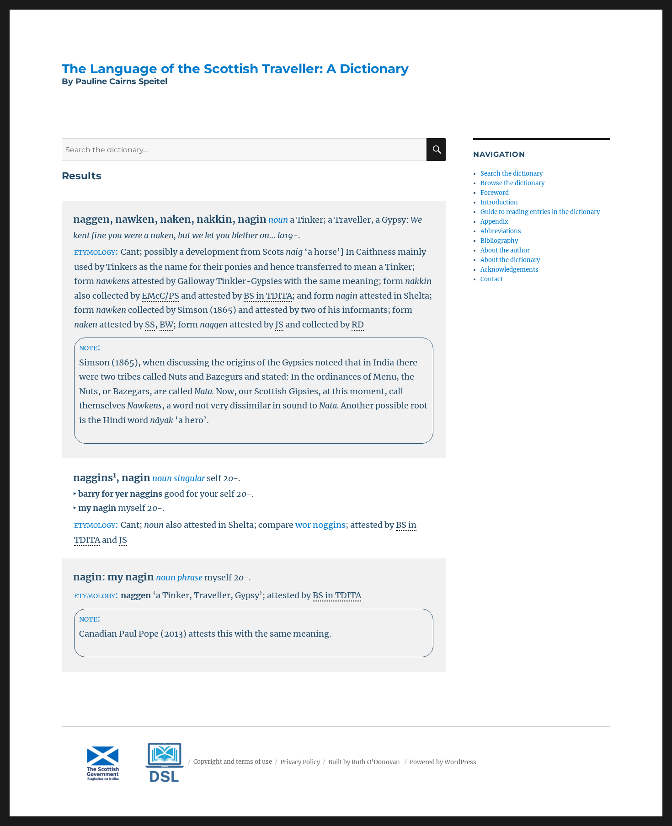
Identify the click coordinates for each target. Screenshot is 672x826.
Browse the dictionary (512, 183)
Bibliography (499, 241)
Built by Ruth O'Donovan (364, 762)
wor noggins (320, 525)
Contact (491, 279)
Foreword (494, 193)
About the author (505, 250)
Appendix (494, 221)
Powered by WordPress (443, 762)
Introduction (499, 202)
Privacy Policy (300, 762)
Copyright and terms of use (232, 762)
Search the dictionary (511, 173)
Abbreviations (500, 231)
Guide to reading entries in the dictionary (540, 212)
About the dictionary (510, 260)
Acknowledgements (509, 270)
